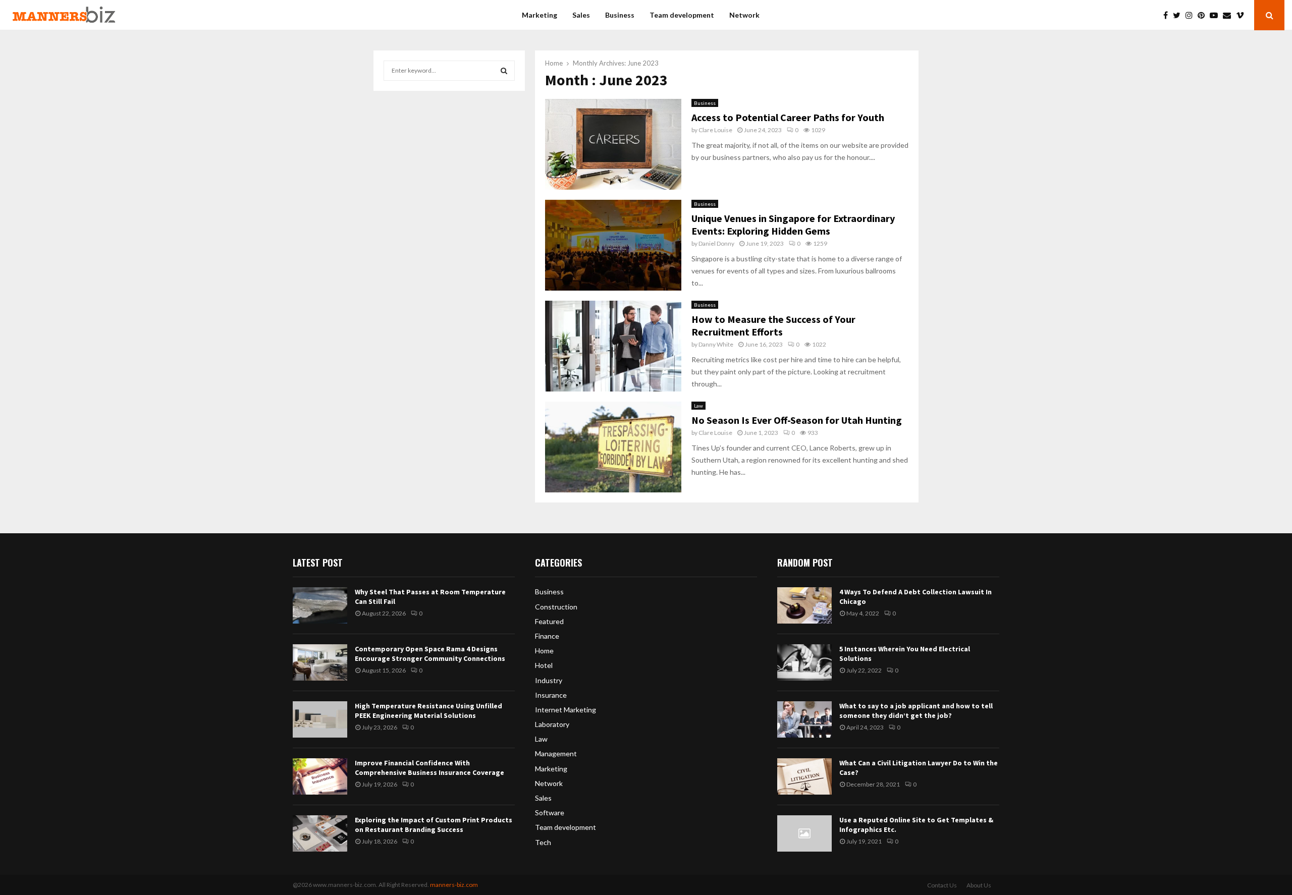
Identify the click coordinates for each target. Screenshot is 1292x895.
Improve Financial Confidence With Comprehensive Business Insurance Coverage (429, 767)
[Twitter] (1179, 15)
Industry (548, 680)
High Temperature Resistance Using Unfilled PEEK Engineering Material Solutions (428, 710)
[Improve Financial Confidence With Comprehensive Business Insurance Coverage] (320, 776)
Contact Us (942, 885)
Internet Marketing (565, 709)
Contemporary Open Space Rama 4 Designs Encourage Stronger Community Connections (430, 653)
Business (619, 15)
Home (544, 650)
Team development (682, 15)
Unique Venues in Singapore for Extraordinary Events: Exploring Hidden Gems (793, 224)
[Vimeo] (1242, 15)
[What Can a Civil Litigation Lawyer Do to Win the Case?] (804, 776)
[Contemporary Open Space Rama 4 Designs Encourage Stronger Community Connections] (320, 662)
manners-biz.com (454, 884)
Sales (581, 15)
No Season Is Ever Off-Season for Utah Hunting (796, 420)
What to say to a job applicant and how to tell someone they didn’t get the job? (916, 710)
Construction (556, 606)
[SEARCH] (504, 71)
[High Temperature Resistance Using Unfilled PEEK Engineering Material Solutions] (320, 719)
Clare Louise (715, 130)
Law (698, 406)
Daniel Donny (716, 243)
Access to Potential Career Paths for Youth (787, 117)
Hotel (544, 665)
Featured (549, 621)
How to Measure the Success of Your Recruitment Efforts (773, 325)
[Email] (1229, 15)
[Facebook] (1168, 15)
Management (556, 753)
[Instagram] (1192, 15)
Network (744, 15)
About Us (978, 885)
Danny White (715, 344)
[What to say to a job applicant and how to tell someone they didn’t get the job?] (804, 719)
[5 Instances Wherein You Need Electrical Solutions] (804, 662)
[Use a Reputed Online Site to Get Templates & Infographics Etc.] (804, 833)
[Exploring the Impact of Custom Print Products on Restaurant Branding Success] (320, 833)
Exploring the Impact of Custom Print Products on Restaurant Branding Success (433, 824)
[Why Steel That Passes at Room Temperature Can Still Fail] (320, 605)
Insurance (551, 695)
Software (549, 812)
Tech (543, 842)
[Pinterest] (1204, 15)
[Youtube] (1216, 15)
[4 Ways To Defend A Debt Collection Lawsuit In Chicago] (804, 605)
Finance (547, 636)
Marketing (539, 15)
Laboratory (552, 724)
